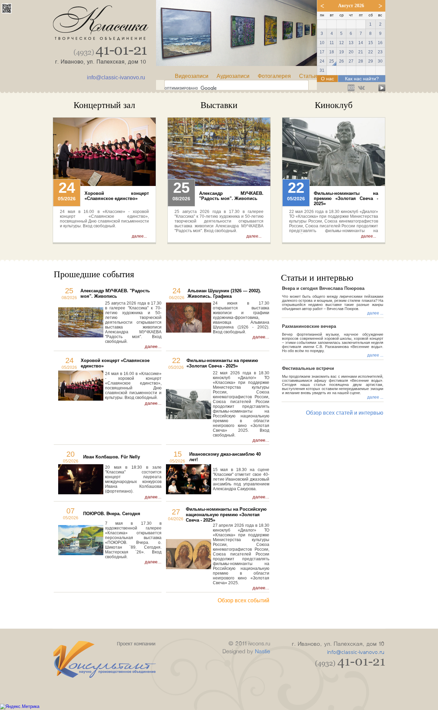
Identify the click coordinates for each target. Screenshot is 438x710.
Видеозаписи (191, 76)
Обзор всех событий (243, 600)
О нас (327, 78)
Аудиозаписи (233, 76)
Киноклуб (333, 105)
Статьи (308, 76)
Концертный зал (104, 105)
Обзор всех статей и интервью (344, 413)
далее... (139, 236)
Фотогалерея (274, 76)
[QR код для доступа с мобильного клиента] (7, 11)
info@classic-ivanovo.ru (116, 77)
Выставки (219, 105)
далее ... (375, 313)
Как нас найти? (362, 78)
